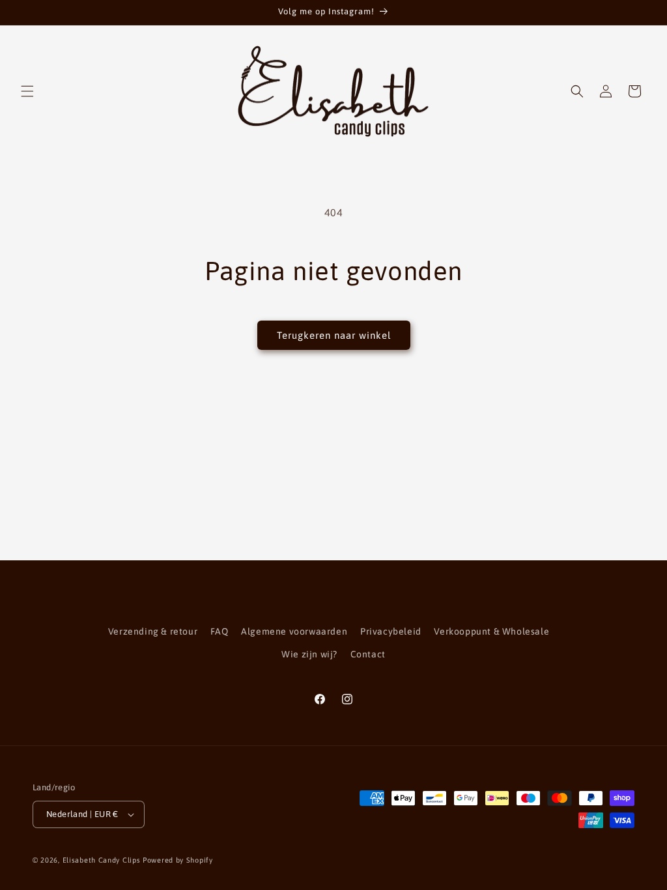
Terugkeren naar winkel (334, 335)
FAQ (219, 631)
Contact (368, 654)
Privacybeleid (390, 631)
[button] (27, 91)
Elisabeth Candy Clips (102, 860)
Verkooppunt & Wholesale (491, 631)
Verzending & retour (152, 631)
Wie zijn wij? (309, 654)
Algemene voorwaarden (294, 631)
